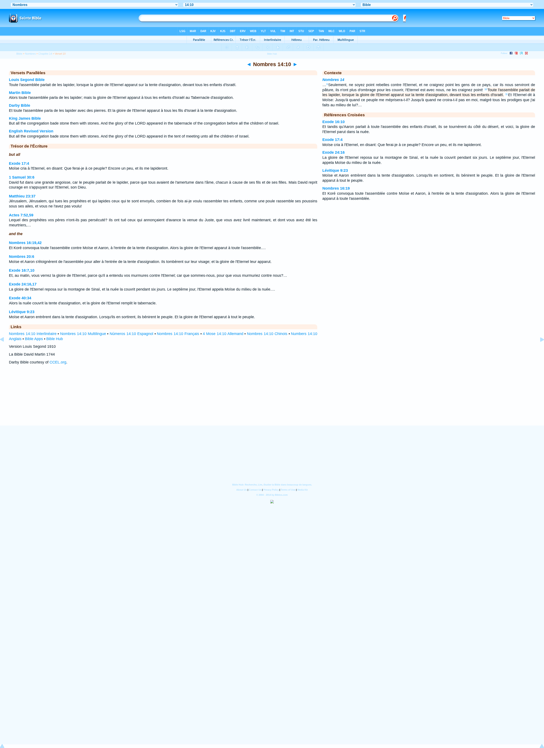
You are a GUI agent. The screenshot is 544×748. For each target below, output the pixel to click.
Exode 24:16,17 (23, 284)
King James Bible (25, 118)
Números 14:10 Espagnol (131, 334)
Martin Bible (20, 93)
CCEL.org (58, 362)
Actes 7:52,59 (21, 215)
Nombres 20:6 (21, 256)
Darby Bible (19, 105)
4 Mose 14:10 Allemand (223, 334)
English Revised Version (31, 131)
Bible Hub (54, 339)
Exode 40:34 (20, 298)
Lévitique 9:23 (21, 312)
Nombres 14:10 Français (178, 334)
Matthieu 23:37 (22, 196)
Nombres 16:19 (336, 188)
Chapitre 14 (45, 53)
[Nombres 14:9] (5, 349)
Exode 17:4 (19, 163)
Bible (19, 53)
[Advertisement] (272, 399)
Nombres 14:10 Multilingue (83, 334)
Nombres (30, 53)
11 (506, 94)
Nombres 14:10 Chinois (267, 334)
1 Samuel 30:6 (21, 177)
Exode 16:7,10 (21, 270)
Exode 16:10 (333, 122)
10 (485, 89)
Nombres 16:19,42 (25, 243)
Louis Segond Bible (27, 80)
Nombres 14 (333, 80)
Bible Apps (34, 339)
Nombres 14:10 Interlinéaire (33, 334)
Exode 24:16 (333, 152)
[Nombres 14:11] (538, 349)
